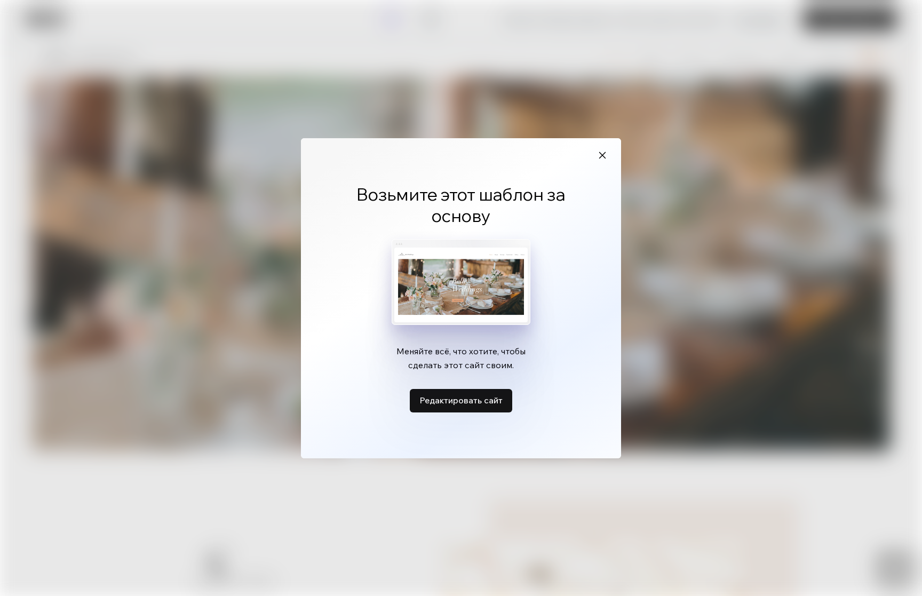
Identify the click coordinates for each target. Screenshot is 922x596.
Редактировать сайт (461, 400)
